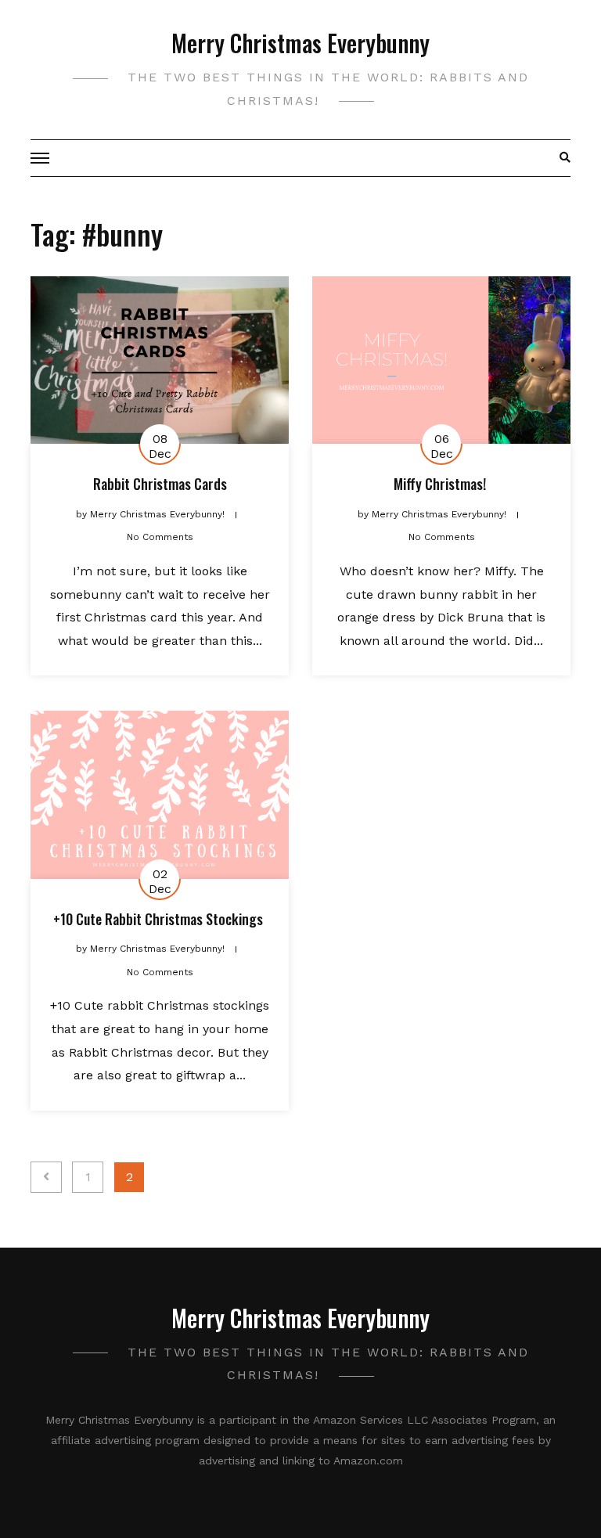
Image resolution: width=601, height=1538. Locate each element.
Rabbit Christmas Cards (160, 484)
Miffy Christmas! (441, 484)
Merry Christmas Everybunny (300, 42)
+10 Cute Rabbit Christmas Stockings (159, 919)
